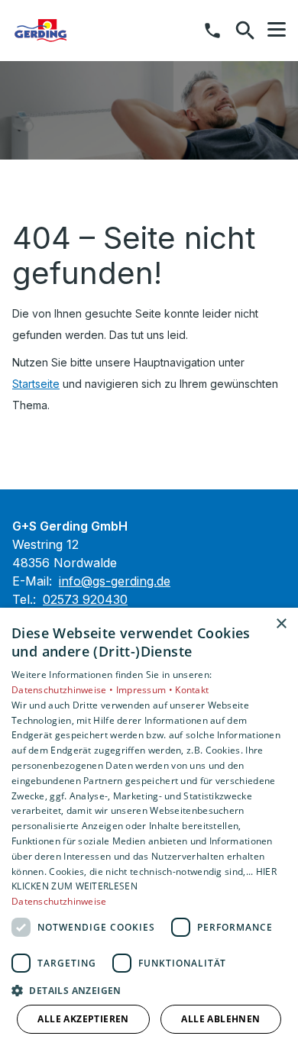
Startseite (36, 383)
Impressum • (146, 689)
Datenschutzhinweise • (63, 689)
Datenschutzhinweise (59, 901)
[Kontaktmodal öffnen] (212, 30)
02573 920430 (85, 599)
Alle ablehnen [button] (220, 1018)
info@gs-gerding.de (114, 581)
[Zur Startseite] (91, 30)
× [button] (281, 624)
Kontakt (192, 689)
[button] (276, 30)
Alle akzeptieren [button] (82, 1018)
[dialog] (149, 828)
